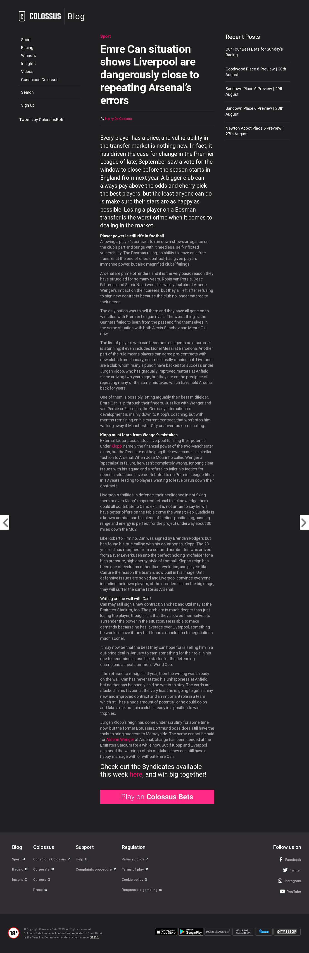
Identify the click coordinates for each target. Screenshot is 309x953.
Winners (28, 55)
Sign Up (28, 105)
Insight (18, 880)
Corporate (41, 869)
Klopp (117, 446)
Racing (27, 47)
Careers (40, 880)
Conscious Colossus (40, 79)
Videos (27, 71)
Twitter (295, 870)
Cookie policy (133, 880)
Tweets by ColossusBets (41, 119)
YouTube (294, 892)
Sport (26, 39)
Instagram (293, 881)
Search (27, 92)
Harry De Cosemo (118, 119)
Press (38, 890)
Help (80, 859)
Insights (28, 63)
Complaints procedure (94, 869)
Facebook (293, 860)
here (136, 774)
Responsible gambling (140, 890)
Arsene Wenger (120, 739)
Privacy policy (133, 859)
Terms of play (133, 869)
